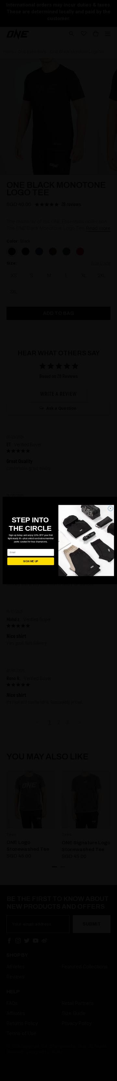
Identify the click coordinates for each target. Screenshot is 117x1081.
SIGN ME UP (30, 561)
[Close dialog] (110, 508)
